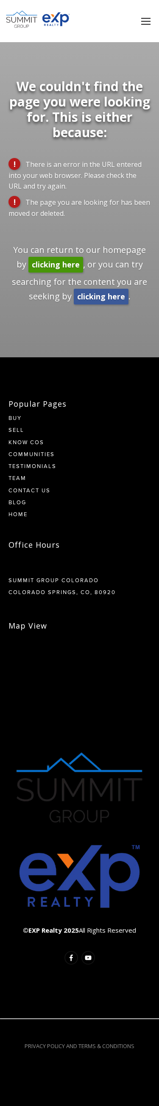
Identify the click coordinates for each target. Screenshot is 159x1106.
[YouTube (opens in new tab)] (88, 958)
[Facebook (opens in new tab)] (71, 958)
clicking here (56, 264)
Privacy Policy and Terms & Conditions (79, 1046)
